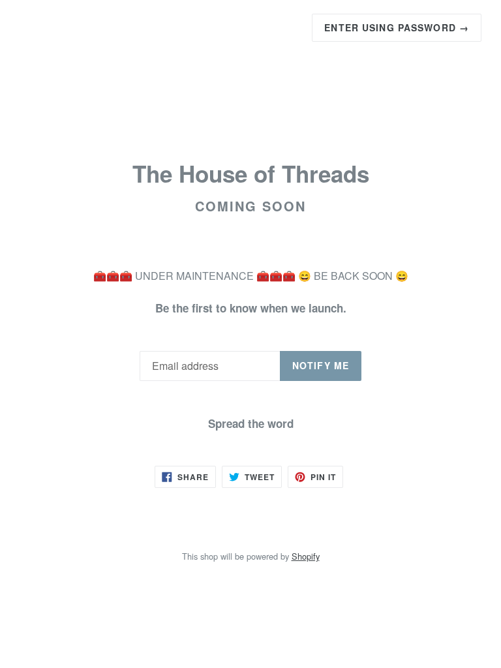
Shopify (306, 556)
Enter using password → (396, 27)
